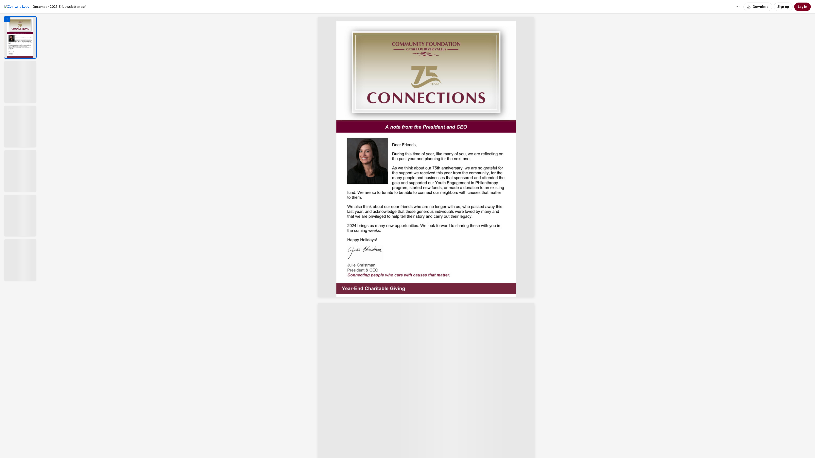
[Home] (17, 6)
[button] (20, 37)
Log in (802, 6)
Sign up (783, 6)
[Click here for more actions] (737, 7)
